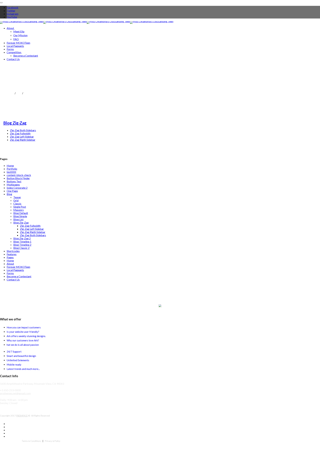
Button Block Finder (18, 178)
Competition (14, 52)
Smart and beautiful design (21, 355)
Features (11, 254)
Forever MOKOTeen (18, 42)
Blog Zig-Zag (14, 122)
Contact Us (13, 59)
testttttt (11, 171)
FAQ (16, 39)
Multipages (13, 184)
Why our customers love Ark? (23, 340)
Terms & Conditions (31, 441)
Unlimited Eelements (18, 360)
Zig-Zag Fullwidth (20, 133)
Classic (17, 203)
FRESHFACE (22, 415)
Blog (19, 93)
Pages (10, 257)
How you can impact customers (24, 327)
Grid (15, 200)
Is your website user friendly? (23, 331)
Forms (10, 49)
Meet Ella (18, 31)
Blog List (18, 219)
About (10, 28)
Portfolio (12, 168)
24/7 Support (14, 351)
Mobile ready (14, 364)
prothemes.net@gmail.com (15, 393)
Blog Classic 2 (21, 247)
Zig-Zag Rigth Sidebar (22, 139)
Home (10, 165)
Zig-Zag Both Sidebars (23, 130)
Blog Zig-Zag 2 (22, 238)
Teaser (17, 197)
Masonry (18, 209)
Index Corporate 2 (17, 187)
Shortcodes (13, 251)
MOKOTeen (7, 93)
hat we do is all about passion (23, 344)
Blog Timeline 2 (22, 244)
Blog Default (20, 213)
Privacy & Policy (52, 441)
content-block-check (19, 175)
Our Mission (20, 35)
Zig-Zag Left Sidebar (22, 136)
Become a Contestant (25, 55)
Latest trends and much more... (23, 368)
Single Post (19, 206)
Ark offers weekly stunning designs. (26, 336)
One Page (12, 190)
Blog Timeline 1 (22, 241)
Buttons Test (14, 181)
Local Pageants (15, 45)
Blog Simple (20, 216)
